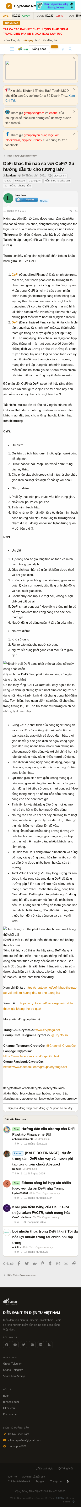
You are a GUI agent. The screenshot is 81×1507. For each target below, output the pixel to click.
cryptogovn (35, 180)
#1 (76, 210)
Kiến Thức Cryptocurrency (45, 1193)
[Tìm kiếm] (70, 49)
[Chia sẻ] (70, 211)
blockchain (60, 175)
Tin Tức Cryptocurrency (46, 1217)
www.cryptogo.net (48, 1030)
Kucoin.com (10, 1414)
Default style (46, 1468)
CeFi (15, 274)
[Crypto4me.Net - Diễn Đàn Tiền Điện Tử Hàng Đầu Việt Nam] (23, 49)
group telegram (34, 113)
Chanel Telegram (13, 1369)
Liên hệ (12, 1476)
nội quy (28, 40)
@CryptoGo (59, 1035)
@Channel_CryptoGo (61, 1045)
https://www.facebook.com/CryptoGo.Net (31, 1056)
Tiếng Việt (67, 1468)
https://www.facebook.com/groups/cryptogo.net (35, 1067)
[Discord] (40, 1344)
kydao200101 (20, 1193)
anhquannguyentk (22, 1139)
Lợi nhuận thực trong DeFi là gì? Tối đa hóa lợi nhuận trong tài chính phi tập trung (45, 1237)
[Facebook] (6, 1344)
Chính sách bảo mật (19, 1481)
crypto (8, 180)
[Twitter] (23, 1344)
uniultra (16, 1247)
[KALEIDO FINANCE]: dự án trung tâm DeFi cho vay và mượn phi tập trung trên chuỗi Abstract (42, 1158)
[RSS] (68, 1481)
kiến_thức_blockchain (57, 180)
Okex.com (9, 1408)
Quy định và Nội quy (33, 1476)
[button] (12, 49)
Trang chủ (56, 1481)
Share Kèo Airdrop (14, 1376)
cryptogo (20, 180)
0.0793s (60, 1498)
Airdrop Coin (42, 1139)
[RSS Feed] (49, 1344)
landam (11, 175)
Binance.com (11, 1401)
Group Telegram (12, 1363)
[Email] (32, 1344)
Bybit (6, 1395)
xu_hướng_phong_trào (18, 185)
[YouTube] (15, 1344)
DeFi (15, 322)
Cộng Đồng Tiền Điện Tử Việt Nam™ (40, 1491)
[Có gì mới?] (62, 49)
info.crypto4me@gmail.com (24, 1440)
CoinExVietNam (21, 1217)
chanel (54, 113)
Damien (16, 1169)
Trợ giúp (40, 1481)
